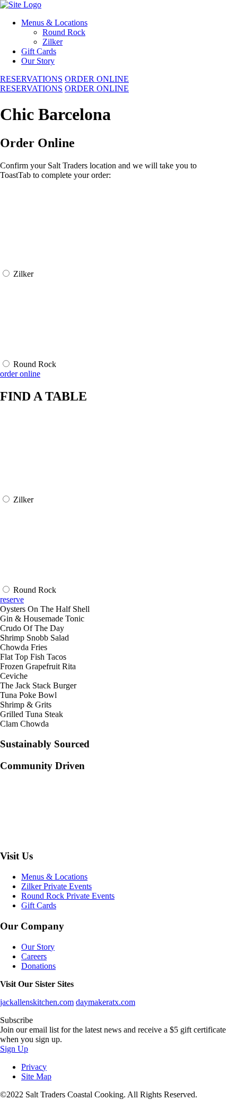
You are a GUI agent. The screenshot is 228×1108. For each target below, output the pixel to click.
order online (20, 373)
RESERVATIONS (31, 78)
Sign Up (14, 1048)
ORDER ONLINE (97, 78)
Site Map (36, 1076)
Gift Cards (38, 51)
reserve (12, 599)
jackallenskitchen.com (37, 1002)
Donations (38, 965)
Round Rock (63, 32)
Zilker (52, 41)
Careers (34, 956)
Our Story (38, 60)
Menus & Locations (54, 22)
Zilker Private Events (56, 886)
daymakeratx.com (105, 1002)
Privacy (34, 1066)
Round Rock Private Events (68, 895)
